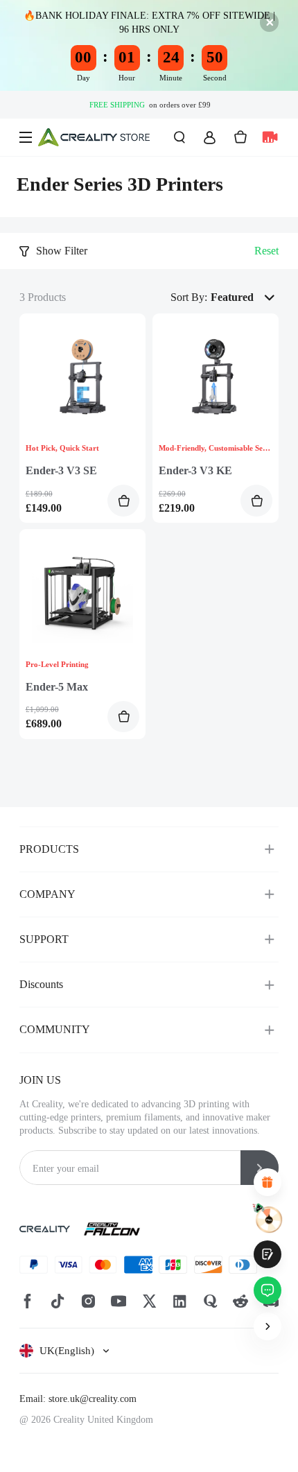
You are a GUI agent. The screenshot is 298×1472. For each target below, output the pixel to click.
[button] (245, 297)
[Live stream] (270, 137)
